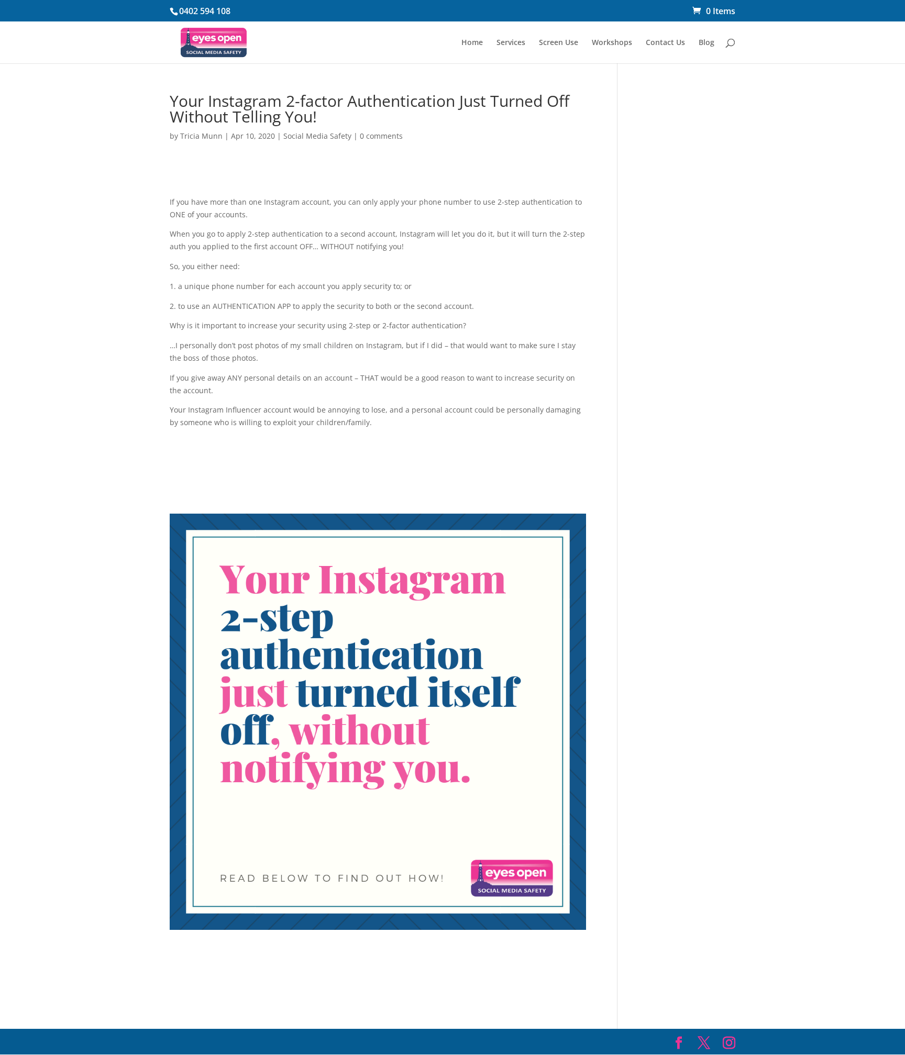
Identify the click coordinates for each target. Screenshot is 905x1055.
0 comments (381, 136)
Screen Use (558, 43)
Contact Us (665, 43)
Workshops (612, 43)
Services (510, 43)
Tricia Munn (201, 136)
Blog (706, 43)
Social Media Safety (317, 136)
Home (472, 43)
